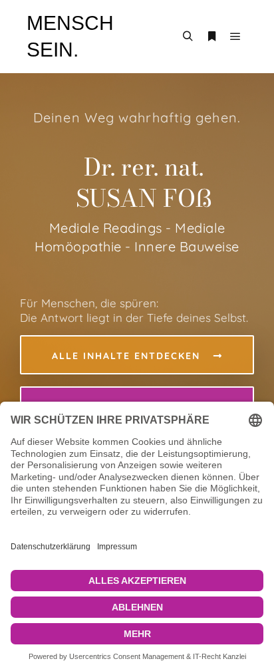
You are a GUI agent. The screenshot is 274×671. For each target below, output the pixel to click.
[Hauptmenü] (235, 36)
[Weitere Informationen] (211, 36)
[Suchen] (188, 36)
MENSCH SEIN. (70, 36)
